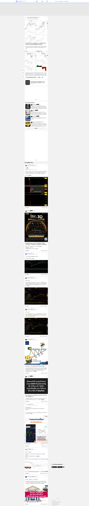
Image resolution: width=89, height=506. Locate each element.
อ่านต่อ (36, 248)
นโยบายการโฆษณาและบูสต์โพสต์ (56, 502)
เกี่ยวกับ (53, 501)
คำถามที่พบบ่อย (59, 501)
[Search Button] (19, 1)
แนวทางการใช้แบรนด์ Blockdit (55, 504)
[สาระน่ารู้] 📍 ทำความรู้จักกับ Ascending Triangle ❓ (35, 366)
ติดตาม (39, 17)
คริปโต (39, 77)
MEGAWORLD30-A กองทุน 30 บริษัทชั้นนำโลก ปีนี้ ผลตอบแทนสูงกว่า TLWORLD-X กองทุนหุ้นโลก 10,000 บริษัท (35, 244)
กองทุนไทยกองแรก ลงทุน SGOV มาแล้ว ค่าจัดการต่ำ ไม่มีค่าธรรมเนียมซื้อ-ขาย (35, 396)
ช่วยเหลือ (55, 501)
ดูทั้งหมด (36, 128)
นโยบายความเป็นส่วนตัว (55, 503)
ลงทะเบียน (66, 1)
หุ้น (42, 77)
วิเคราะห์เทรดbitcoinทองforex (31, 77)
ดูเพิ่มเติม (29, 175)
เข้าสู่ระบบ (61, 1)
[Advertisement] (44, 9)
